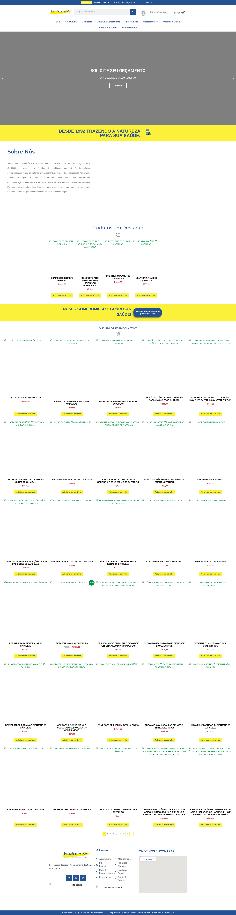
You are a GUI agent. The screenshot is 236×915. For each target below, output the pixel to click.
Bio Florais (87, 22)
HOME (86, 2)
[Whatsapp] (83, 878)
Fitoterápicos (131, 22)
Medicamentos (150, 22)
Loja (58, 22)
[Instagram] (76, 878)
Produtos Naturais (171, 22)
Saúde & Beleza (129, 27)
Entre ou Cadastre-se (159, 13)
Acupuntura (71, 22)
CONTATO (148, 2)
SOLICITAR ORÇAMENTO (126, 2)
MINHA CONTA (101, 2)
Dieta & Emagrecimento (108, 22)
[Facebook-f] (69, 878)
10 (127, 833)
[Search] (133, 12)
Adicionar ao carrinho (62, 295)
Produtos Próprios (108, 27)
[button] (2, 78)
